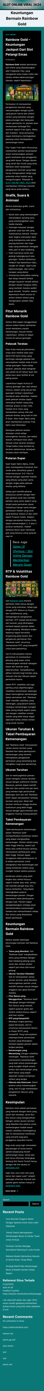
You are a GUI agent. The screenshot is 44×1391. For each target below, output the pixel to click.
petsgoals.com (12, 1168)
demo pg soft (9, 1340)
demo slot (7, 1364)
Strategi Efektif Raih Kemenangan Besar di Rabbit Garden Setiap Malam (21, 1270)
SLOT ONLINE (11, 34)
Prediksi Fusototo (11, 1290)
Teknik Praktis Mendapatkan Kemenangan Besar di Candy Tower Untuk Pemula (23, 1236)
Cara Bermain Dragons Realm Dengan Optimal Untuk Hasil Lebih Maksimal (22, 1222)
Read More (12, 1191)
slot (4, 1352)
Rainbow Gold (16, 601)
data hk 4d (8, 1287)
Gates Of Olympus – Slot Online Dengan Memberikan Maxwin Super (23, 555)
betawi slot (8, 1333)
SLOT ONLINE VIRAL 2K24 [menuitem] (18, 183)
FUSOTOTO (8, 1284)
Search (6, 1200)
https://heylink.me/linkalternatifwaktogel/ (22, 1294)
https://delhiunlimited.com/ (15, 1327)
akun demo (8, 1346)
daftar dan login (23, 1300)
